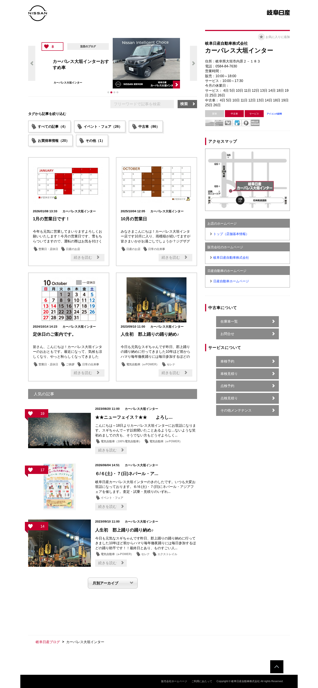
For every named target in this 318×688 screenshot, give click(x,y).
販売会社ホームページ (174, 681)
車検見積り (229, 374)
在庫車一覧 (229, 321)
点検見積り (229, 398)
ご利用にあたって (201, 681)
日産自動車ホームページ (231, 281)
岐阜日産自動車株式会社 (231, 257)
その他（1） (95, 140)
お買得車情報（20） (53, 140)
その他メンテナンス (236, 410)
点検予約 (227, 386)
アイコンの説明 (274, 114)
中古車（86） (149, 126)
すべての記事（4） (52, 126)
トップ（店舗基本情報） (231, 234)
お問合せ (227, 334)
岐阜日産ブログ (48, 642)
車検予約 (227, 361)
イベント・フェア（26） (103, 126)
